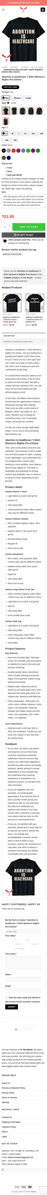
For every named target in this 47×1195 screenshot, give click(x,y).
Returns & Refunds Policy (13, 1088)
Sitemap (5, 1102)
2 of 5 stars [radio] (21, 940)
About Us (6, 1083)
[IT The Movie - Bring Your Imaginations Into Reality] (23, 10)
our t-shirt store (32, 427)
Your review (11, 954)
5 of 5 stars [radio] (10, 948)
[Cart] (43, 10)
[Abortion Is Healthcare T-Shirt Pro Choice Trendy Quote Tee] (12, 303)
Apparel (14, 67)
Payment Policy (9, 1127)
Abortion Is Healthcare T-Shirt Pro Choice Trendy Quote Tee (11, 319)
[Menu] (3, 10)
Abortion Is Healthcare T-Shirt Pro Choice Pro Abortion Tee (34, 319)
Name (8, 974)
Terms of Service (9, 1097)
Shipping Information (11, 1122)
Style (5, 103)
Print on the (7, 164)
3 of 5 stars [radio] (10, 944)
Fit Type (5, 92)
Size (4, 128)
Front (9, 168)
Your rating (10, 936)
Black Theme (38, 67)
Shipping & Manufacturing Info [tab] (18, 342)
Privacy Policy (8, 1093)
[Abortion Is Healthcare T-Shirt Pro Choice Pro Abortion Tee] (35, 303)
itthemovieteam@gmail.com (20, 1157)
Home (4, 67)
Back (9, 171)
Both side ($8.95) (14, 175)
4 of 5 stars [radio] (26, 944)
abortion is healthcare (12, 254)
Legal (4, 1136)
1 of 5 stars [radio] (8, 940)
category (12, 278)
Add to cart (28, 227)
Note (4, 192)
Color (4, 145)
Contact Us (7, 1117)
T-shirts (25, 67)
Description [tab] (9, 336)
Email (8, 986)
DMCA (5, 1132)
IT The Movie (26, 1050)
